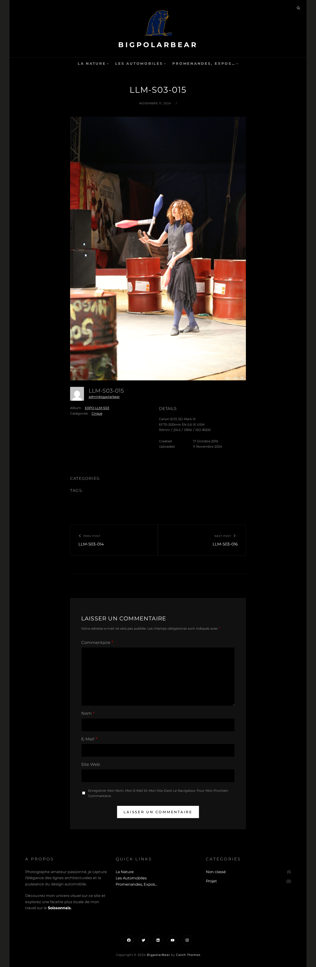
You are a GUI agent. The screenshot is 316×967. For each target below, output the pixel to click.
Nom (87, 713)
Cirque (97, 413)
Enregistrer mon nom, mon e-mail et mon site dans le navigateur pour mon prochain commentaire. (158, 793)
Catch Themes (188, 955)
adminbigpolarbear (104, 397)
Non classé (216, 872)
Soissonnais (59, 908)
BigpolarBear (158, 44)
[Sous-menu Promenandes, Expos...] (237, 63)
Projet (211, 881)
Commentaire (97, 642)
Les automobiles (139, 63)
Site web (90, 764)
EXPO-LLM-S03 (97, 408)
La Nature (92, 63)
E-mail (89, 739)
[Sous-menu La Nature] (108, 63)
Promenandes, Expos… (203, 63)
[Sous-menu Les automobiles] (165, 63)
